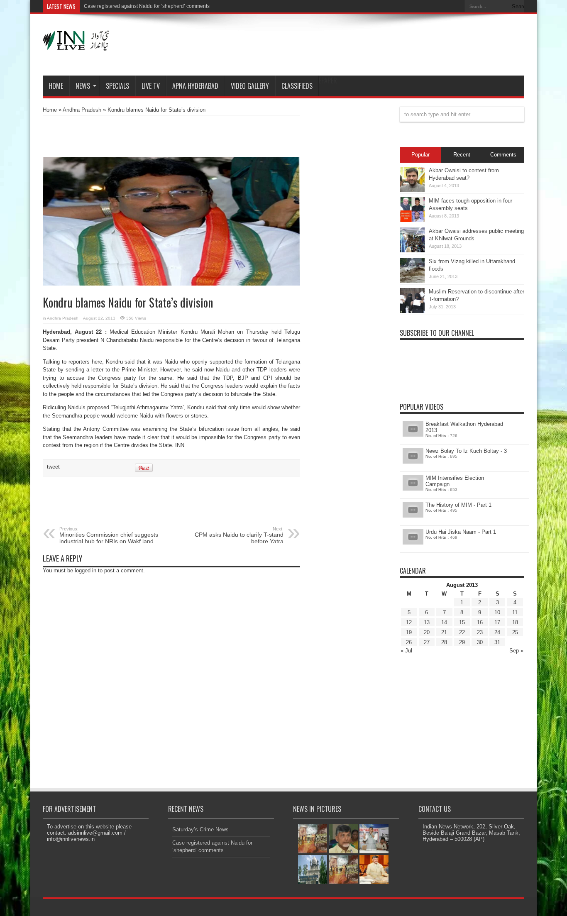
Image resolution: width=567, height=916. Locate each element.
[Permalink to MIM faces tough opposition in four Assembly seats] (412, 220)
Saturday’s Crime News (200, 829)
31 (497, 642)
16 (480, 622)
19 (409, 632)
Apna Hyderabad (195, 86)
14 (444, 622)
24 (497, 632)
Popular (420, 154)
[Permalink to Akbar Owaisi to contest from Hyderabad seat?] (412, 190)
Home (56, 86)
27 (427, 642)
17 (497, 622)
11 (515, 612)
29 (462, 642)
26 (409, 642)
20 (427, 632)
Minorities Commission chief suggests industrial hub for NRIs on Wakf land (108, 535)
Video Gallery (250, 86)
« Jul (406, 650)
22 (462, 632)
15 (462, 622)
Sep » (516, 650)
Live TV (151, 86)
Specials (117, 86)
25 (515, 632)
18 (515, 622)
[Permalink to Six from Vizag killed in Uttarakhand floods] (412, 281)
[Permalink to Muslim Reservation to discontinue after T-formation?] (412, 311)
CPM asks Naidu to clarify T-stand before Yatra (239, 535)
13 (427, 622)
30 (480, 642)
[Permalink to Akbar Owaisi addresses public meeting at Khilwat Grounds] (412, 250)
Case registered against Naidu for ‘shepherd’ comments (147, 6)
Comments (503, 154)
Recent (461, 154)
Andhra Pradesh (82, 110)
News (83, 86)
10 (497, 612)
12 (409, 622)
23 (480, 632)
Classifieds (297, 86)
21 (444, 632)
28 (444, 642)
